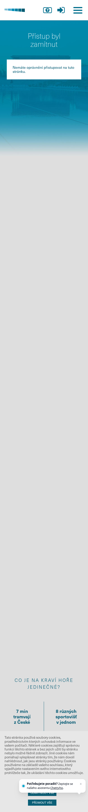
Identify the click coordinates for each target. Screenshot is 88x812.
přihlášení (61, 10)
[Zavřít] (81, 784)
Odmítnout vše (42, 793)
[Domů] (14, 10)
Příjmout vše (42, 802)
